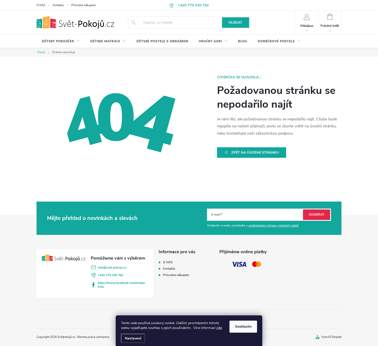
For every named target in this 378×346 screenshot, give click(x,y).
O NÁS (41, 5)
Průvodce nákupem (83, 5)
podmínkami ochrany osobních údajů (273, 225)
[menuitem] (61, 41)
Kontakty (58, 5)
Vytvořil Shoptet (331, 337)
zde (219, 327)
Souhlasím (243, 326)
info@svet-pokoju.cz (112, 267)
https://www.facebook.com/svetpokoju (121, 285)
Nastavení (133, 338)
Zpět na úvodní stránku (255, 152)
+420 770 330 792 (110, 275)
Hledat (235, 22)
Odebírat (316, 215)
